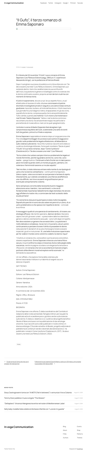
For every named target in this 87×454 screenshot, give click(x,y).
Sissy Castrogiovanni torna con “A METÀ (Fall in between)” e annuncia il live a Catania (38, 393)
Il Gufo (18, 344)
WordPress (80, 449)
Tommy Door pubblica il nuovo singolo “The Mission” (24, 398)
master (23, 67)
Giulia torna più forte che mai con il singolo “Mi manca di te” (16, 363)
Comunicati (30, 67)
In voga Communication (14, 3)
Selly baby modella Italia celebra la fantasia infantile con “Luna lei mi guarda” (34, 409)
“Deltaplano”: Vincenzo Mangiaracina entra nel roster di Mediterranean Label (34, 403)
